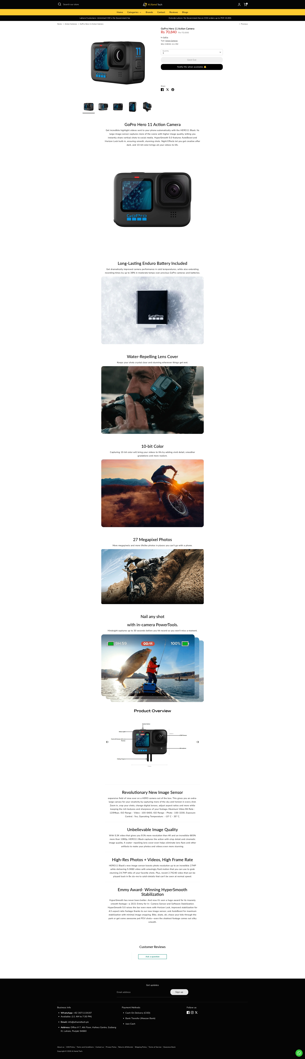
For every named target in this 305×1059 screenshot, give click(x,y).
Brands (149, 12)
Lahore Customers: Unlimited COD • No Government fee (105, 18)
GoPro (165, 37)
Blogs (185, 12)
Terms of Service (155, 1047)
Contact (161, 12)
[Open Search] (59, 4)
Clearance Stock (169, 1047)
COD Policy (70, 1047)
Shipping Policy (141, 1047)
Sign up (179, 992)
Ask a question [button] (152, 956)
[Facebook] (188, 1012)
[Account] (239, 4)
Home (120, 12)
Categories (133, 12)
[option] (104, 18)
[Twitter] (196, 1012)
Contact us (100, 1047)
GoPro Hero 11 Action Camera (91, 24)
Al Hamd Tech (77, 1051)
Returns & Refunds (125, 1047)
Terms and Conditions (85, 1047)
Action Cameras (71, 24)
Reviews (173, 12)
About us (60, 1047)
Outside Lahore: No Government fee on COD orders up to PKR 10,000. (200, 18)
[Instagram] (192, 1012)
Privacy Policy (111, 1047)
